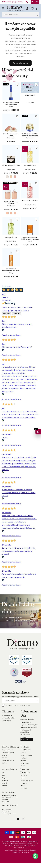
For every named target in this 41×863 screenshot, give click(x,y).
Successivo (16, 314)
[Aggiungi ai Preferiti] (17, 85)
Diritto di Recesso (26, 740)
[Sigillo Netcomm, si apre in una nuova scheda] (14, 672)
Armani (4, 755)
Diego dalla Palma (8, 760)
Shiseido (23, 760)
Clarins (22, 766)
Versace (4, 785)
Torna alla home (20, 63)
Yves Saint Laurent (8, 752)
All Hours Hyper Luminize (11, 165)
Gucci (22, 778)
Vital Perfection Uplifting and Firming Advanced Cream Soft (30, 134)
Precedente (6, 314)
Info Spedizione (25, 722)
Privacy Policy (25, 705)
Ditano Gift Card (30, 95)
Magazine (35, 2)
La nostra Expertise (8, 718)
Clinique (4, 763)
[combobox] (20, 14)
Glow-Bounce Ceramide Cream (11, 134)
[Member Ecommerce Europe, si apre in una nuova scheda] (26, 659)
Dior (3, 772)
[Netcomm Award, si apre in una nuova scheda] (26, 672)
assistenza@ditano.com (9, 814)
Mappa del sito (25, 734)
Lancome (23, 775)
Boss (3, 775)
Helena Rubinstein (26, 755)
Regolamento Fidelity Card (29, 725)
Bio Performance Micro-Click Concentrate (11, 103)
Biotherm (23, 758)
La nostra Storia (7, 715)
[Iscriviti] (36, 700)
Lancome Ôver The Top (30, 201)
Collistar (23, 753)
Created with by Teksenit (21, 852)
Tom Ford (23, 788)
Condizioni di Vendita (27, 719)
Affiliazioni (23, 737)
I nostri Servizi (6, 720)
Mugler (22, 786)
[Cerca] (36, 14)
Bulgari (4, 778)
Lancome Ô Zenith (30, 165)
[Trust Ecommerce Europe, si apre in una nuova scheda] (14, 659)
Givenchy (23, 783)
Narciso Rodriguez (26, 780)
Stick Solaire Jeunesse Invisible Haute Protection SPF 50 (30, 238)
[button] (2, 8)
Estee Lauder (24, 763)
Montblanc (5, 780)
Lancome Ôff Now (11, 237)
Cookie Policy (32, 850)
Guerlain (4, 758)
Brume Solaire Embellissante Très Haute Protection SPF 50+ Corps (11, 269)
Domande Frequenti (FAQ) (29, 727)
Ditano (25, 848)
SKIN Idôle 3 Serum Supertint (11, 202)
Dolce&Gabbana (7, 750)
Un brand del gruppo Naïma (12, 2)
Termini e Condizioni (11, 850)
